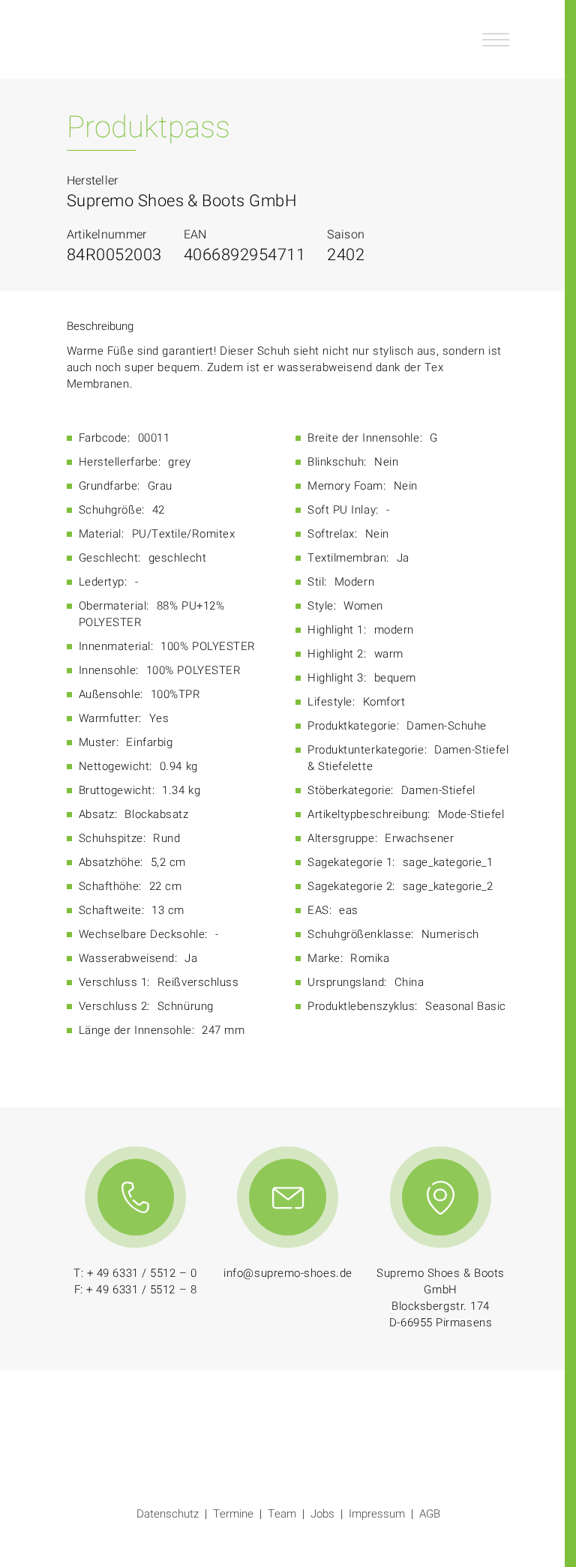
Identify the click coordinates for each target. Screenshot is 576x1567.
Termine (233, 1514)
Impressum (377, 1514)
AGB (429, 1514)
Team (282, 1514)
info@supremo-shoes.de (288, 1273)
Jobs (322, 1514)
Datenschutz (167, 1514)
